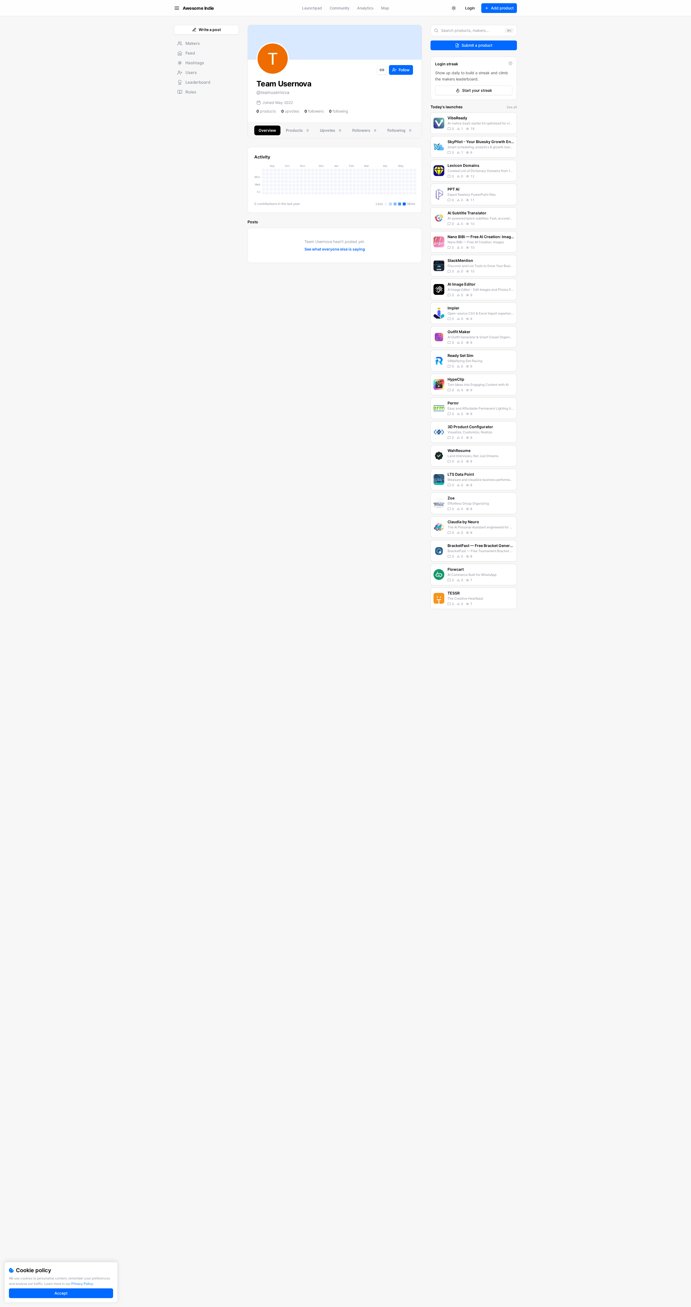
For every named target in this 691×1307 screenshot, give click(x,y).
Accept (61, 1293)
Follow (404, 69)
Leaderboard (197, 82)
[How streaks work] (510, 63)
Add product (502, 8)
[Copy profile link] (382, 70)
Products (297, 130)
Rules (190, 91)
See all (512, 107)
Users (191, 72)
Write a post (210, 29)
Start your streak (477, 90)
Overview (267, 130)
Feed (190, 53)
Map (385, 8)
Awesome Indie (198, 8)
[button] (474, 123)
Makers (192, 43)
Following (399, 130)
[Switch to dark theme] (454, 8)
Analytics (365, 8)
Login (470, 8)
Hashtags (194, 62)
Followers (364, 130)
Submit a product (477, 45)
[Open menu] (177, 8)
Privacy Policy (82, 1284)
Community (340, 8)
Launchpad (312, 8)
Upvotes (330, 130)
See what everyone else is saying (334, 249)
